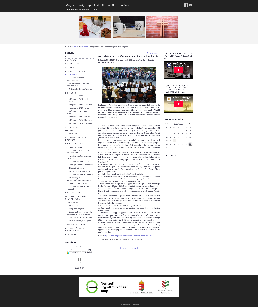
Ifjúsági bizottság (74, 144)
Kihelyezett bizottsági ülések (79, 171)
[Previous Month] (167, 124)
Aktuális (69, 68)
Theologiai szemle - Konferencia (81, 174)
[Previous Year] (165, 124)
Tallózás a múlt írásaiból (78, 183)
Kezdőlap (75, 47)
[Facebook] (186, 5)
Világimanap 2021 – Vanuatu (79, 117)
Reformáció (84, 47)
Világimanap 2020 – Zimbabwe (80, 120)
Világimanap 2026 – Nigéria (79, 96)
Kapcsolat (70, 234)
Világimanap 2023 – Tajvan (79, 108)
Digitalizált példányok (77, 168)
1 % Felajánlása (73, 64)
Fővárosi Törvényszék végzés (80, 221)
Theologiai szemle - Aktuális (79, 162)
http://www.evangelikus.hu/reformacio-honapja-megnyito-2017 (128, 236)
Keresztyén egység (75, 71)
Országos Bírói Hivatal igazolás (80, 218)
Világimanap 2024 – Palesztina (80, 105)
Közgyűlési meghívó (76, 209)
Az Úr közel (73, 134)
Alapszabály (73, 206)
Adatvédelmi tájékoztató (78, 225)
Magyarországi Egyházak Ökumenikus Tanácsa (97, 5)
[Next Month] (190, 124)
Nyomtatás (153, 53)
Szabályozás (71, 203)
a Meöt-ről (70, 60)
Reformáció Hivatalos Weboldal (80, 89)
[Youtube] (190, 5)
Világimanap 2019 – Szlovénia (80, 123)
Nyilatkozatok (72, 193)
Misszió (69, 131)
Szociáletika (71, 127)
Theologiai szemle (74, 147)
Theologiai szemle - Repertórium (81, 165)
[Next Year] (191, 124)
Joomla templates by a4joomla (129, 304)
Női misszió (70, 93)
